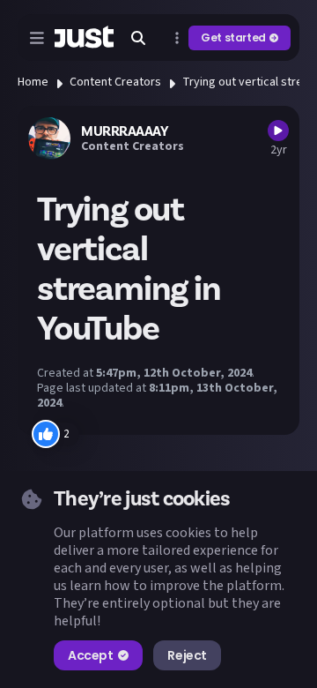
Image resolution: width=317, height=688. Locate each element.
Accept (90, 655)
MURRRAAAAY (124, 131)
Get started (233, 37)
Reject (186, 655)
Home (33, 82)
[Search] (138, 38)
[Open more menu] (177, 38)
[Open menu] (37, 38)
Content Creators (115, 82)
